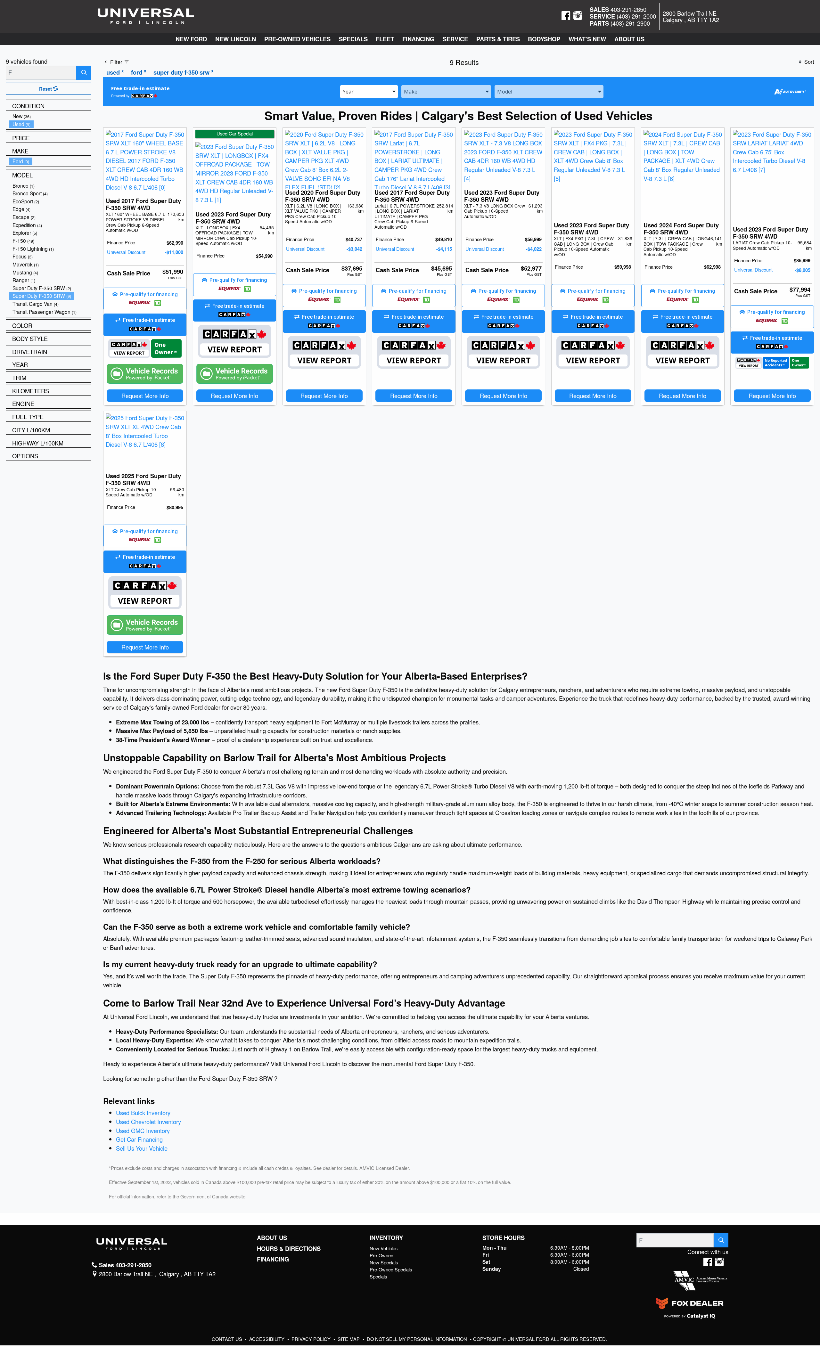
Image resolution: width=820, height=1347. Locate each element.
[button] (191, 39)
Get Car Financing (139, 1139)
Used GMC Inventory (143, 1130)
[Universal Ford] (146, 15)
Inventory (386, 1238)
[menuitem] (50, 116)
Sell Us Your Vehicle (142, 1148)
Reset (46, 88)
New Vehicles (384, 1248)
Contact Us (227, 1338)
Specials (378, 1276)
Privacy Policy (311, 1338)
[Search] (83, 72)
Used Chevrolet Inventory (148, 1121)
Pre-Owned (381, 1255)
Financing (273, 1259)
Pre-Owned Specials (391, 1269)
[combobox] (369, 91)
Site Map (349, 1338)
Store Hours (503, 1238)
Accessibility (267, 1338)
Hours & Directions (289, 1248)
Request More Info (145, 395)
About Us (272, 1238)
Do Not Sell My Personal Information (417, 1338)
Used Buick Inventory (143, 1112)
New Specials (384, 1262)
